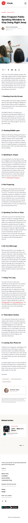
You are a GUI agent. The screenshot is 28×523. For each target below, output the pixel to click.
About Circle (5, 474)
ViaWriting (9, 178)
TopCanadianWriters (17, 302)
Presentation (6, 379)
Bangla (3, 492)
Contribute (5, 476)
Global (3, 490)
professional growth (16, 379)
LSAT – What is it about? (17, 429)
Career (4, 12)
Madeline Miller (14, 27)
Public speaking (6, 381)
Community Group (7, 480)
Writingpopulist (6, 302)
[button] (25, 3)
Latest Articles (6, 478)
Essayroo (17, 178)
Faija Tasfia (15, 433)
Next (21, 445)
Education (10, 12)
